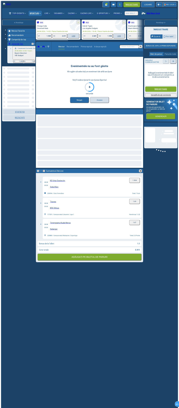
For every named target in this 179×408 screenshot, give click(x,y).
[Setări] (159, 4)
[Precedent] (33, 44)
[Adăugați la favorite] (78, 22)
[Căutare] (141, 46)
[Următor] (44, 171)
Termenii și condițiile (160, 61)
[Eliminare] (140, 171)
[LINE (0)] (38, 46)
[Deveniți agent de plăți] (113, 4)
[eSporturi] (43, 46)
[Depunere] (119, 4)
